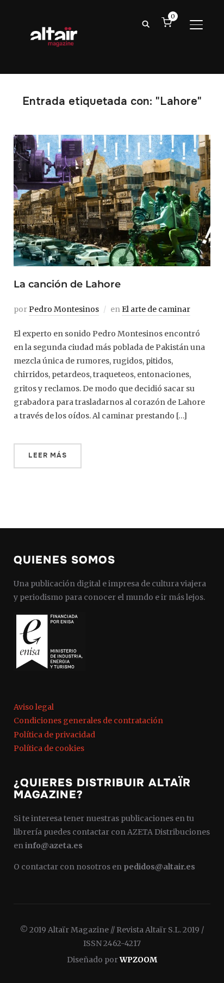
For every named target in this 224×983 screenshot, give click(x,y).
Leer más (47, 455)
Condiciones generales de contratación (88, 720)
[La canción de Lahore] (112, 141)
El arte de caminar (156, 309)
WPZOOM (138, 960)
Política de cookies (49, 748)
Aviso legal (34, 707)
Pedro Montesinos (64, 309)
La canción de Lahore (67, 284)
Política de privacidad (54, 735)
